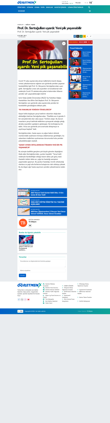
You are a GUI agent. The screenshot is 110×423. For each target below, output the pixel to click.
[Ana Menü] (89, 11)
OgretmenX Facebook (85, 289)
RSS (21, 311)
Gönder (22, 275)
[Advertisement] (81, 127)
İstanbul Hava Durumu (51, 287)
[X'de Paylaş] (77, 36)
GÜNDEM (30, 7)
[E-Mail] (30, 225)
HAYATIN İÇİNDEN (60, 7)
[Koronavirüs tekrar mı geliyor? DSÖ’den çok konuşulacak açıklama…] (26, 239)
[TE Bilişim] (23, 223)
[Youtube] (28, 299)
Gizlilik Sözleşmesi (84, 301)
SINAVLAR (49, 7)
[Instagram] (25, 299)
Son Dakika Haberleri (51, 301)
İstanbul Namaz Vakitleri (52, 289)
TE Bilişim (32, 222)
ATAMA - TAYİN (40, 7)
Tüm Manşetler (49, 299)
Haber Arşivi (48, 303)
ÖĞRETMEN (21, 7)
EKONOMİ (21, 11)
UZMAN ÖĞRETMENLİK (75, 7)
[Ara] (89, 7)
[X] (22, 299)
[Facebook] (18, 299)
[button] (91, 42)
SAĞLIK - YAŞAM (30, 24)
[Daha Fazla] (84, 36)
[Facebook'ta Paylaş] (75, 36)
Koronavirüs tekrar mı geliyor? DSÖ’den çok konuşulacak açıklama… (26, 247)
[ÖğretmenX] (26, 2)
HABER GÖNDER (68, 286)
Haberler (20, 24)
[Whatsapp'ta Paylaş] (81, 36)
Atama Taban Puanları (85, 297)
